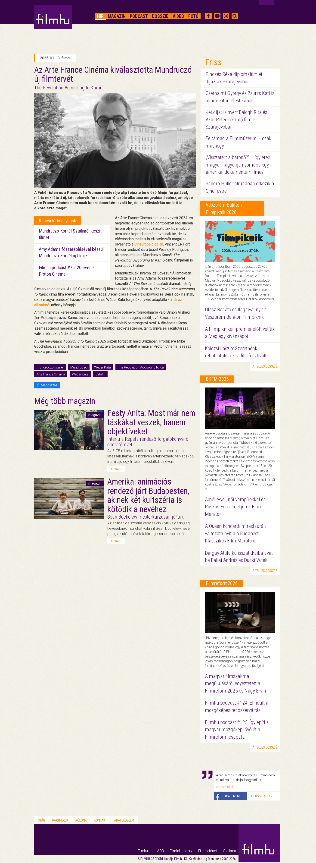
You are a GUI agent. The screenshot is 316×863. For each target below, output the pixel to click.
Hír (100, 16)
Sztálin (100, 374)
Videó (178, 16)
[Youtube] (217, 16)
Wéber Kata (102, 367)
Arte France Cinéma (51, 374)
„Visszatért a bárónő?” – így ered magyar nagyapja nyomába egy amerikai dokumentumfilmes (238, 164)
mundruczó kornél (50, 367)
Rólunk (81, 820)
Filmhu (143, 850)
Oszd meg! (232, 796)
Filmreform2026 (222, 583)
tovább (116, 469)
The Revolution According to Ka (141, 367)
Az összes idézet (263, 796)
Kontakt (100, 820)
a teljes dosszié (264, 366)
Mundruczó (78, 367)
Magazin (117, 16)
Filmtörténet (207, 850)
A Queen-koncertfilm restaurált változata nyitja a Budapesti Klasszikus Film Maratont (235, 533)
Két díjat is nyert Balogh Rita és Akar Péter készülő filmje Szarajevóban (236, 119)
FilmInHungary (181, 850)
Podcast (139, 16)
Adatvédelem (124, 820)
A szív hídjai (224, 787)
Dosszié (160, 16)
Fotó (193, 16)
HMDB (159, 850)
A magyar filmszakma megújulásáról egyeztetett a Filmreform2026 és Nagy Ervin (235, 683)
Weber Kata (80, 374)
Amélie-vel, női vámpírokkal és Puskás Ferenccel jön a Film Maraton (235, 507)
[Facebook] (208, 16)
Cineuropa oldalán (148, 244)
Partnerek (60, 820)
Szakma (229, 850)
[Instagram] (226, 16)
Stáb (41, 820)
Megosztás (48, 385)
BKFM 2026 (217, 379)
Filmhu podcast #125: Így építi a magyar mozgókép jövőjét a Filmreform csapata (237, 729)
